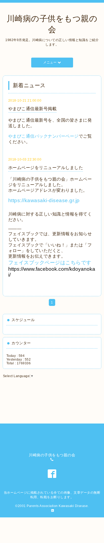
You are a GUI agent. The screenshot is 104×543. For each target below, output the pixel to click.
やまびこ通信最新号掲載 (32, 108)
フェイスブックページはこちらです (51, 269)
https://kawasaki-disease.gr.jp (46, 200)
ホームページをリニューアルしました (45, 167)
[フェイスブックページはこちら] (12, 275)
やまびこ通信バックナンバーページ (43, 136)
